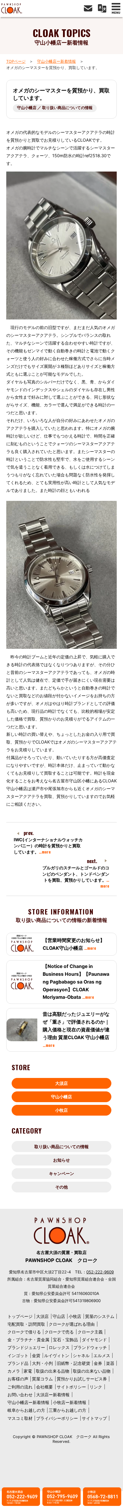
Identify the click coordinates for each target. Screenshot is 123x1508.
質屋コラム (42, 1378)
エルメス (101, 1355)
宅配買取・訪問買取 (26, 1324)
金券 (98, 1363)
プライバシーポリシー (57, 1418)
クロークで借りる (24, 1331)
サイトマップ (94, 1418)
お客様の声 (17, 1378)
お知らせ (61, 1160)
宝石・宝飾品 (65, 1339)
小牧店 (61, 1110)
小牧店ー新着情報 (69, 1402)
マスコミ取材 (20, 1418)
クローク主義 (90, 1331)
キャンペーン (61, 1173)
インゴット (17, 1355)
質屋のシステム (99, 1316)
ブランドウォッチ (90, 1347)
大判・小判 (42, 1363)
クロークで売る (59, 1331)
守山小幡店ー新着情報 (56, 61)
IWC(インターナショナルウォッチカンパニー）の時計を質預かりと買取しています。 (48, 845)
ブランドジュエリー (26, 1347)
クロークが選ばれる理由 (72, 1324)
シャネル (81, 1355)
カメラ (13, 1371)
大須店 (61, 1083)
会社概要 (44, 1386)
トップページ (20, 1316)
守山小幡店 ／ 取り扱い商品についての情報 (55, 107)
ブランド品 (17, 1363)
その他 (61, 1186)
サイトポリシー (71, 1386)
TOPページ (16, 61)
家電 (28, 1371)
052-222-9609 (100, 1272)
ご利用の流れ (20, 1386)
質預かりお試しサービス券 (82, 1378)
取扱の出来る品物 (52, 1371)
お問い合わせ (20, 1394)
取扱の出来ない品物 (91, 1371)
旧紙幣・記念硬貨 (73, 1363)
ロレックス (59, 1347)
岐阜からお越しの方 (26, 1410)
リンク (96, 1386)
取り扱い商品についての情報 (61, 1146)
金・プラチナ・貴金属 (28, 1339)
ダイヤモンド (94, 1339)
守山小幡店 (61, 1096)
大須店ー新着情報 (53, 1394)
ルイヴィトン (56, 1355)
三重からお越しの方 (67, 1410)
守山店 (59, 1316)
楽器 (110, 1363)
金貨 (36, 1355)
